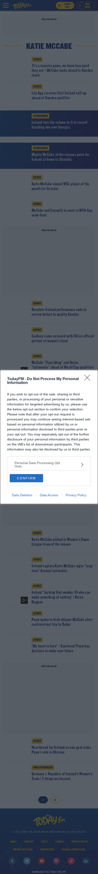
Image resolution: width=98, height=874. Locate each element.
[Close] (88, 379)
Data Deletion (22, 495)
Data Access (49, 495)
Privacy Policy (76, 495)
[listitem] (49, 464)
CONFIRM (26, 478)
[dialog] (49, 437)
